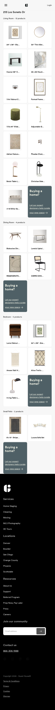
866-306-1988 (10, 650)
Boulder (7, 549)
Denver (6, 543)
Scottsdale (8, 571)
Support (7, 591)
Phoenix (7, 566)
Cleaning (7, 512)
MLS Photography (11, 523)
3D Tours (7, 529)
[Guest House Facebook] (27, 660)
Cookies (6, 691)
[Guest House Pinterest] (5, 660)
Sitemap (6, 696)
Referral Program (11, 597)
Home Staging (10, 506)
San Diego (8, 554)
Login (49, 5)
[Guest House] (6, 5)
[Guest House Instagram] (12, 660)
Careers (7, 614)
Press (5, 608)
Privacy (6, 686)
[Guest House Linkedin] (20, 660)
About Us (7, 586)
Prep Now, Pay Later (13, 603)
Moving (6, 517)
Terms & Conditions (11, 681)
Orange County (10, 560)
